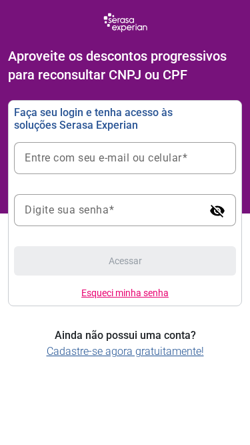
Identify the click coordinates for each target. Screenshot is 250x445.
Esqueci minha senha (125, 293)
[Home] (125, 22)
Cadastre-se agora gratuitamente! (125, 351)
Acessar (125, 261)
